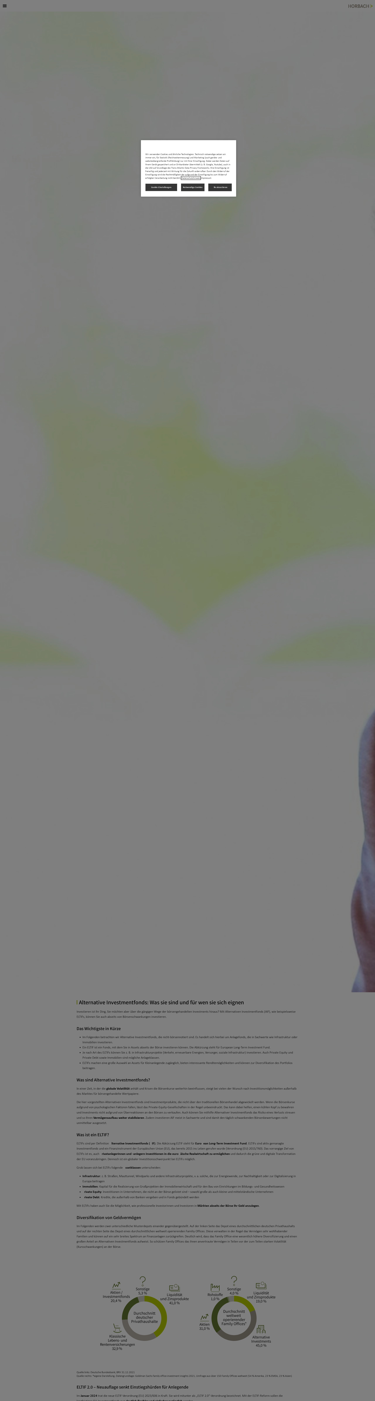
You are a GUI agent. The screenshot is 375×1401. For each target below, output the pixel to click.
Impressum (206, 178)
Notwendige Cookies (193, 187)
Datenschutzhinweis (190, 178)
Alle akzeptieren (220, 187)
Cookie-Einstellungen (161, 187)
